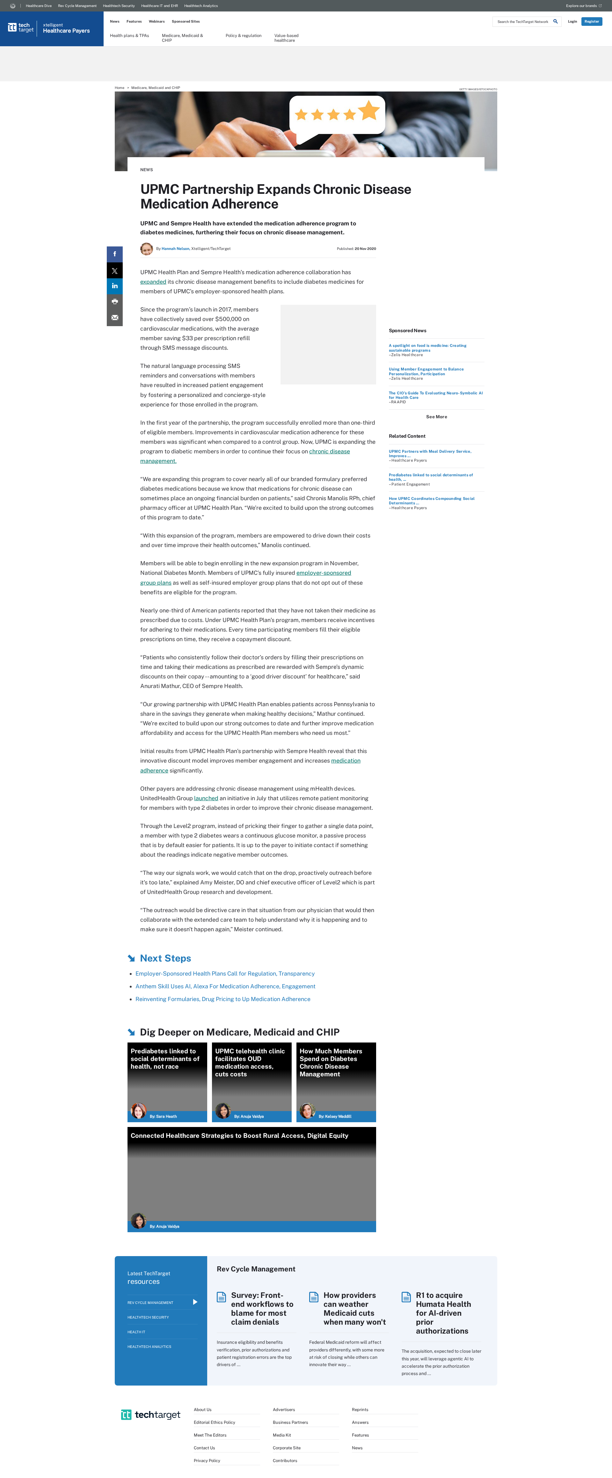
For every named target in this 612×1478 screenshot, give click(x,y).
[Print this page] (115, 302)
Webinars (157, 21)
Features (134, 21)
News (115, 21)
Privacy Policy (207, 1460)
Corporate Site (287, 1447)
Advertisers (284, 1409)
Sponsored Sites (186, 21)
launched (206, 798)
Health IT (136, 1332)
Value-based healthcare (286, 37)
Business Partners (290, 1422)
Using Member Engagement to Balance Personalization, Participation (426, 371)
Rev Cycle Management (77, 6)
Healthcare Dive (39, 6)
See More (436, 416)
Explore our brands (581, 6)
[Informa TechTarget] (12, 5)
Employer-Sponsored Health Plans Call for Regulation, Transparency (225, 973)
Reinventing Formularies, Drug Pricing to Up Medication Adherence (222, 999)
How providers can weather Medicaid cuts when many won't (355, 1308)
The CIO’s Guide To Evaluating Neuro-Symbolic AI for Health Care (436, 395)
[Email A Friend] (115, 318)
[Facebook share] (115, 254)
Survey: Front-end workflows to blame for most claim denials (262, 1308)
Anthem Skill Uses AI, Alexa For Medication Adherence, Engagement (225, 986)
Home (119, 88)
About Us (203, 1409)
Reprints (360, 1409)
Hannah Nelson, (176, 248)
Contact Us (204, 1447)
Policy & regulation (244, 35)
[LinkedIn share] (115, 286)
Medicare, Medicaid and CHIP (155, 88)
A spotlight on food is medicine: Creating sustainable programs (428, 347)
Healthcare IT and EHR (159, 6)
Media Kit (282, 1435)
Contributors (285, 1460)
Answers (360, 1422)
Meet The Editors (210, 1435)
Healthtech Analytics (201, 6)
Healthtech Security (119, 6)
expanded (153, 281)
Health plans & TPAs (129, 35)
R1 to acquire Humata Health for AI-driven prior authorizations (443, 1313)
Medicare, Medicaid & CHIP (182, 37)
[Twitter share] (115, 270)
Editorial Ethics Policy (214, 1422)
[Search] (555, 22)
